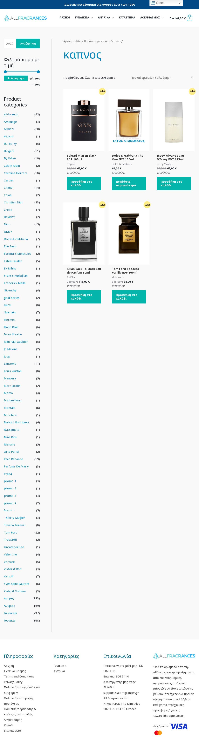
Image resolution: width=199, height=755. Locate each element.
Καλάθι (9, 725)
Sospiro (9, 510)
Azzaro (9, 136)
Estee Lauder (13, 261)
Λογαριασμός (13, 720)
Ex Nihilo (10, 268)
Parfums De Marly (16, 466)
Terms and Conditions (19, 676)
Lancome (10, 363)
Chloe (8, 195)
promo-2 (10, 488)
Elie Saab (10, 246)
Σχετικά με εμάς (15, 671)
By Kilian (10, 158)
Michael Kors (13, 400)
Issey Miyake (13, 334)
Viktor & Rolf (13, 569)
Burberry (10, 144)
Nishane (9, 444)
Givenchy (10, 290)
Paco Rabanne (13, 459)
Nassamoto (11, 430)
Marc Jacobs (12, 386)
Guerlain (10, 312)
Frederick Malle (15, 283)
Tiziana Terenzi (14, 525)
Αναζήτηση (28, 43)
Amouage (10, 122)
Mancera (10, 378)
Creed (8, 210)
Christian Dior (13, 202)
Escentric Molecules (17, 253)
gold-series (11, 298)
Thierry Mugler (14, 518)
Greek (159, 2)
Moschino (10, 415)
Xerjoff (8, 576)
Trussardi (10, 539)
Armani (9, 129)
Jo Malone (10, 349)
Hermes (9, 320)
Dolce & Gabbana (16, 239)
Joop (7, 356)
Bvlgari (9, 151)
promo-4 (10, 503)
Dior (7, 224)
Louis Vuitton (13, 371)
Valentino (10, 554)
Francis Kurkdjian (16, 275)
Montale (9, 408)
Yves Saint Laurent (16, 584)
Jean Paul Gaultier (16, 341)
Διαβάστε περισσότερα (126, 183)
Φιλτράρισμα (15, 78)
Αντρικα (9, 606)
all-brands (11, 114)
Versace (9, 562)
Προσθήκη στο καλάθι (81, 183)
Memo (8, 393)
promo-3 (10, 496)
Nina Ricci (10, 437)
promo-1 (10, 481)
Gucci (7, 305)
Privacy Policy (13, 682)
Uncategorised (14, 547)
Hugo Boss (11, 327)
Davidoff (9, 217)
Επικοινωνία (12, 730)
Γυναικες (10, 620)
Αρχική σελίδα (72, 41)
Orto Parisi (11, 451)
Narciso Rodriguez (16, 422)
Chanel (8, 187)
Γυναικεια (10, 613)
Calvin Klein (12, 165)
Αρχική (9, 666)
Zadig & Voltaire (15, 591)
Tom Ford (10, 532)
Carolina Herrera (15, 173)
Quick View (83, 148)
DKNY (8, 232)
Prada (8, 474)
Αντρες (9, 598)
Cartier (9, 180)
